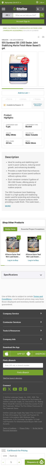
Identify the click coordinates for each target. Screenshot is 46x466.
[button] (12, 2)
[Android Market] (34, 352)
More (8, 206)
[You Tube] (15, 390)
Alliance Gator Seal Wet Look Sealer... (12, 256)
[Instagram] (26, 390)
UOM (5, 456)
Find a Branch (9, 360)
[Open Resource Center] (41, 461)
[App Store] (12, 352)
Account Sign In (23, 21)
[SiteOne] (20, 10)
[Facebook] (5, 390)
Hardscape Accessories (13, 31)
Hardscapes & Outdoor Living (31, 28)
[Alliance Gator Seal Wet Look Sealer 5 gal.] (33, 244)
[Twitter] (10, 390)
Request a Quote (34, 462)
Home (5, 28)
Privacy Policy (24, 428)
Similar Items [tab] (10, 229)
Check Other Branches (37, 104)
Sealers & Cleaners (30, 31)
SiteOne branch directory (12, 378)
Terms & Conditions (9, 428)
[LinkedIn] (21, 390)
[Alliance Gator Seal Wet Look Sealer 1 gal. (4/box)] (13, 244)
